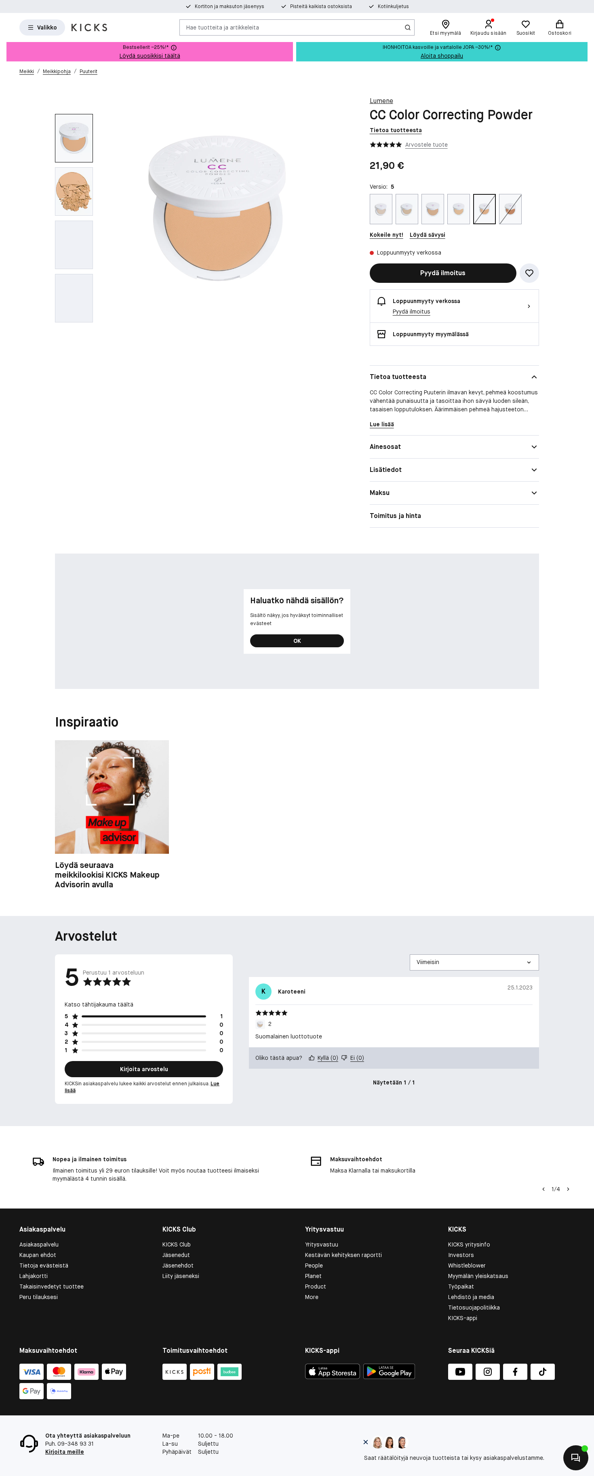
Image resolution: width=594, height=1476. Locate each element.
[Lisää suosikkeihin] (529, 273)
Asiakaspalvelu (39, 1244)
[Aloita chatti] (575, 1457)
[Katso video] (74, 245)
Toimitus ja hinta (395, 516)
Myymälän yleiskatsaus (478, 1276)
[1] (381, 209)
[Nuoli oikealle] (568, 1189)
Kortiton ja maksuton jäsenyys (229, 6)
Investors (461, 1255)
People (314, 1265)
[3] (432, 209)
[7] (510, 209)
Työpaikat (461, 1286)
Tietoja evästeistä (43, 1265)
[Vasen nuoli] (543, 1189)
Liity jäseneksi (180, 1276)
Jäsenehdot (178, 1265)
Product (315, 1286)
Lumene (381, 101)
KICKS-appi (462, 1318)
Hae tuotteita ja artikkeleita (222, 27)
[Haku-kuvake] (407, 27)
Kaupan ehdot (37, 1255)
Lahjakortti (33, 1276)
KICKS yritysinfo (469, 1244)
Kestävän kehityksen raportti (343, 1255)
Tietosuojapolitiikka (474, 1307)
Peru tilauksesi (38, 1297)
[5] (484, 209)
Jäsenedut (176, 1255)
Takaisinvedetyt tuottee (51, 1286)
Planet (313, 1276)
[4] (458, 209)
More (311, 1297)
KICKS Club (176, 1244)
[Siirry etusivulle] (89, 27)
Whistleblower (467, 1265)
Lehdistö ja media (471, 1297)
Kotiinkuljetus (393, 6)
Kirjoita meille (64, 1451)
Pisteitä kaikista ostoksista (321, 6)
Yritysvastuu (321, 1244)
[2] (407, 209)
